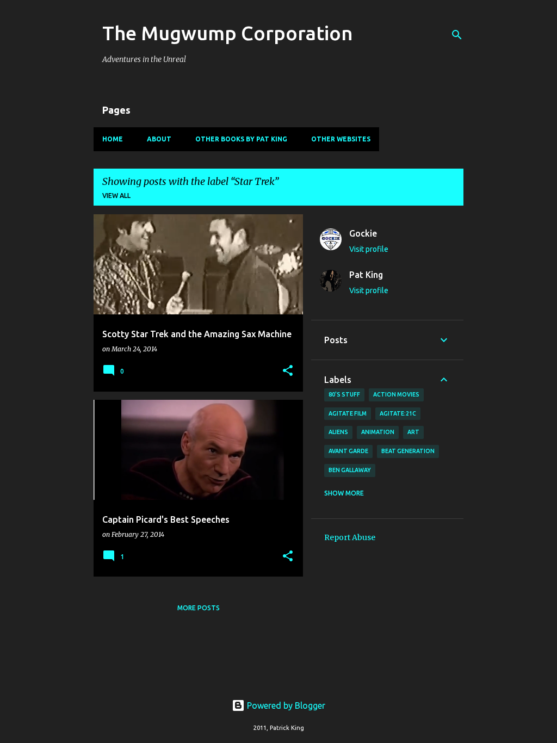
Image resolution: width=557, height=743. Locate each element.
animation (377, 432)
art (413, 432)
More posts (198, 607)
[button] (287, 371)
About (159, 139)
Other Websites (340, 139)
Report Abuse (349, 537)
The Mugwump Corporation (227, 33)
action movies (396, 394)
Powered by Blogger (285, 705)
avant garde (348, 451)
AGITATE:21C (398, 413)
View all (116, 195)
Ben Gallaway (350, 470)
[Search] (456, 35)
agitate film (348, 413)
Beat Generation (408, 451)
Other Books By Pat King (241, 139)
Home (112, 139)
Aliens (338, 432)
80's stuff (344, 394)
